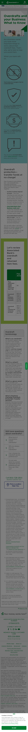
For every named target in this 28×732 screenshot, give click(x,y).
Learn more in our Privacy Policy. (10, 723)
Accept (14, 728)
